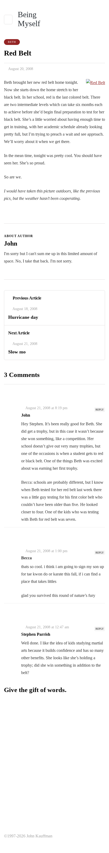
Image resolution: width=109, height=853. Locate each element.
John (10, 243)
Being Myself (29, 19)
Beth (12, 41)
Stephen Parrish (35, 634)
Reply (100, 409)
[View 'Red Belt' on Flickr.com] (95, 82)
